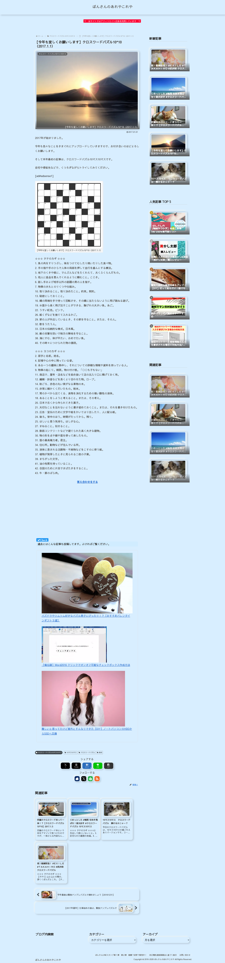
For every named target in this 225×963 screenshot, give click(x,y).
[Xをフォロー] (84, 779)
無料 (100, 752)
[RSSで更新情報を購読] (97, 779)
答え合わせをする (87, 482)
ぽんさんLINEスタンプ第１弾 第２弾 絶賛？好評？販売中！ (121, 955)
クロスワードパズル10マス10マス (50, 752)
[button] (109, 765)
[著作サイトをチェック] (77, 779)
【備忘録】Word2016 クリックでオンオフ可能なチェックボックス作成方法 (86, 665)
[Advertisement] (87, 512)
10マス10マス (72, 752)
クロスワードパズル (88, 752)
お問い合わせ (184, 955)
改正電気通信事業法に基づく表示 (163, 955)
